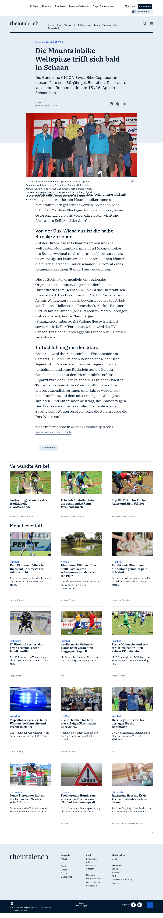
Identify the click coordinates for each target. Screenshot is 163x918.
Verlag (115, 868)
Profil (88, 855)
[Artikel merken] (111, 103)
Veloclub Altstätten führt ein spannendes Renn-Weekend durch (78, 503)
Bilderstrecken (85, 25)
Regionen (90, 875)
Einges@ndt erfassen (103, 6)
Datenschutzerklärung (122, 879)
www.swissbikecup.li (88, 426)
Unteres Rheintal (94, 878)
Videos (67, 25)
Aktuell (51, 25)
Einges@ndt (54, 28)
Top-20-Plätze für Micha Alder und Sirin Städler (129, 501)
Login (132, 6)
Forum (97, 25)
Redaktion (117, 865)
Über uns (46, 6)
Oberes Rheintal (93, 882)
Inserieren (60, 6)
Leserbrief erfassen (79, 6)
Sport (59, 25)
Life (74, 25)
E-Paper (34, 6)
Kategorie (65, 855)
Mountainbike (48, 447)
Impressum (45, 907)
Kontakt (115, 872)
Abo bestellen (118, 855)
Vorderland (91, 885)
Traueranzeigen (109, 25)
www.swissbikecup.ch (53, 432)
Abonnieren (145, 6)
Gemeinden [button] (143, 11)
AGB (114, 876)
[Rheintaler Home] (24, 23)
